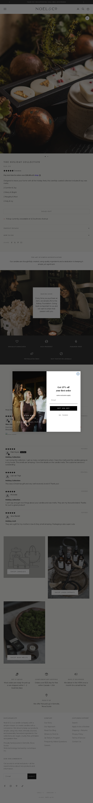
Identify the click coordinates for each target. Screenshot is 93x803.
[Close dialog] (78, 373)
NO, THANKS (63, 415)
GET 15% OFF (63, 408)
